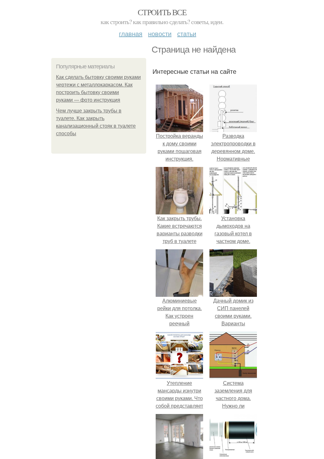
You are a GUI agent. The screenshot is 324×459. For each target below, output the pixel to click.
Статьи (186, 33)
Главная (130, 33)
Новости (159, 33)
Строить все (162, 12)
